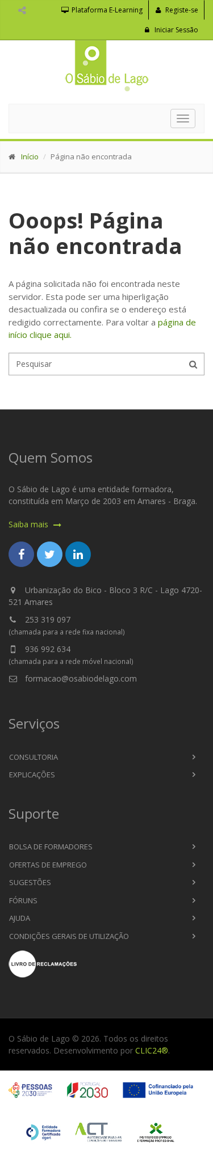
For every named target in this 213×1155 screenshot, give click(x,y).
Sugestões (30, 882)
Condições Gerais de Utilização (69, 936)
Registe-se (181, 10)
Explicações (32, 774)
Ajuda (19, 918)
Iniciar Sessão (175, 30)
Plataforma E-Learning (106, 10)
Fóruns (23, 900)
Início (30, 156)
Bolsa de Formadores (51, 846)
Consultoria (33, 757)
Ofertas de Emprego (48, 865)
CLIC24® (151, 1050)
